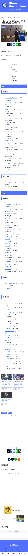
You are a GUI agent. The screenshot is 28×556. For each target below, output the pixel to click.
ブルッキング (9, 288)
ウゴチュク (8, 338)
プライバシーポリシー (20, 551)
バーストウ (8, 250)
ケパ (6, 349)
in (11, 67)
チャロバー (8, 363)
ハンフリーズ (9, 340)
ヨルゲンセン (9, 138)
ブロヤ (7, 356)
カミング (7, 239)
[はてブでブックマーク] (14, 44)
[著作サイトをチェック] (9, 459)
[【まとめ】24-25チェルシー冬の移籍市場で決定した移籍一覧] (6, 377)
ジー (6, 266)
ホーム (7, 549)
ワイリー (7, 131)
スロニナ (7, 328)
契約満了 (14, 78)
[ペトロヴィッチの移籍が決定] (6, 395)
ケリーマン (8, 118)
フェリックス (9, 158)
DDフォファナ (9, 366)
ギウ (6, 122)
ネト (6, 154)
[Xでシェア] (8, 44)
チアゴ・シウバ (9, 283)
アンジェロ (8, 269)
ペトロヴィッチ (9, 351)
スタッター (8, 354)
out (11, 74)
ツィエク (7, 213)
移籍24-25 (5, 412)
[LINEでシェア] (17, 44)
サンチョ (7, 182)
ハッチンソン (9, 218)
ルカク (7, 255)
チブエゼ (7, 243)
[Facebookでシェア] (11, 44)
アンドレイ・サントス (11, 303)
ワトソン (7, 163)
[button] (19, 44)
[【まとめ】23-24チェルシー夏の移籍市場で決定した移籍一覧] (18, 377)
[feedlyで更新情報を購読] (15, 459)
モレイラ (7, 246)
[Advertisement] (14, 431)
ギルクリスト (9, 307)
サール (7, 286)
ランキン (7, 236)
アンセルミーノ (9, 143)
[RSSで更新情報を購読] (18, 459)
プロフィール (21, 549)
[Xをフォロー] (12, 459)
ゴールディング (9, 229)
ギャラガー (8, 204)
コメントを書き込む (14, 531)
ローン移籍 (14, 71)
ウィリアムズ (9, 314)
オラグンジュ (9, 264)
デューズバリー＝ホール (12, 102)
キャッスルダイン (10, 344)
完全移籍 (14, 69)
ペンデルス (8, 165)
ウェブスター (9, 234)
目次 (12, 64)
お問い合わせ (8, 551)
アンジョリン (9, 259)
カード (7, 319)
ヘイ (6, 290)
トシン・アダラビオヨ (11, 98)
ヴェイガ (7, 127)
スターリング (9, 361)
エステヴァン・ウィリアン (12, 109)
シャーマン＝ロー (10, 312)
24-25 (10, 412)
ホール (7, 225)
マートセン (8, 209)
